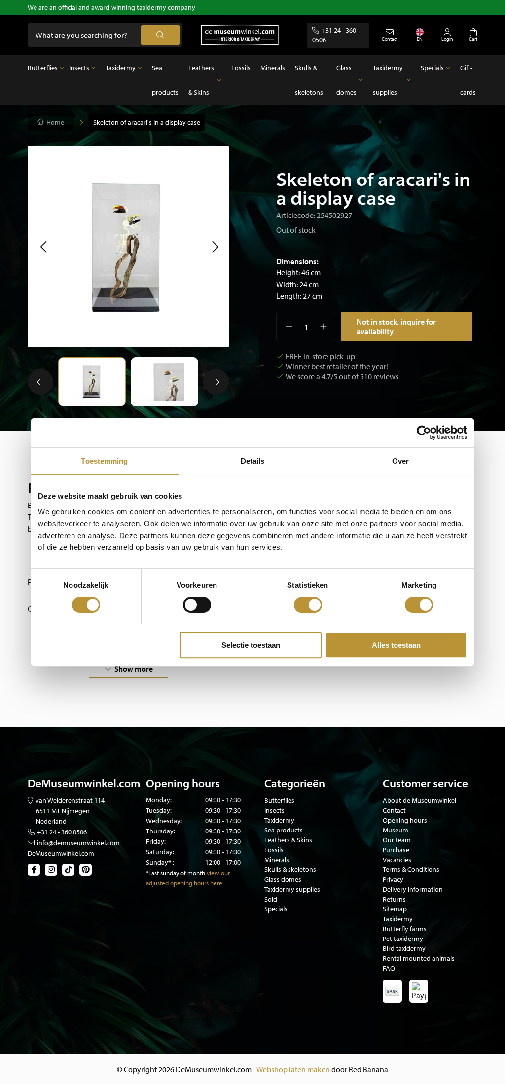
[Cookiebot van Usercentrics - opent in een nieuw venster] (424, 432)
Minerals (272, 67)
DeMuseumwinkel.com (61, 853)
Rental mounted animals (419, 958)
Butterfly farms (405, 928)
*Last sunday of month (175, 873)
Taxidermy (121, 67)
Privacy (393, 879)
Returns (394, 899)
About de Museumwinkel (419, 800)
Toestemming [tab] (104, 461)
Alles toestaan (396, 645)
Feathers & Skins (201, 80)
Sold (270, 899)
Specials (432, 67)
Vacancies (397, 859)
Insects (79, 67)
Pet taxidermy (403, 938)
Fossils (241, 67)
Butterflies (43, 67)
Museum (395, 830)
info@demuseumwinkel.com (78, 842)
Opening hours (405, 820)
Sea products (165, 80)
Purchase (396, 849)
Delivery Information (413, 889)
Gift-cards (468, 80)
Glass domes (346, 80)
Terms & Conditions (411, 869)
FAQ (389, 968)
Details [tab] (253, 461)
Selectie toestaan (250, 645)
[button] (43, 246)
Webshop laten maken (293, 1069)
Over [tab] (400, 461)
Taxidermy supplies (388, 80)
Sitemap (395, 908)
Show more (133, 669)
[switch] (197, 605)
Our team (397, 839)
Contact (394, 810)
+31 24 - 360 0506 (62, 832)
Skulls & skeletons (309, 80)
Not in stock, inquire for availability (396, 326)
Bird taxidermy (404, 948)
